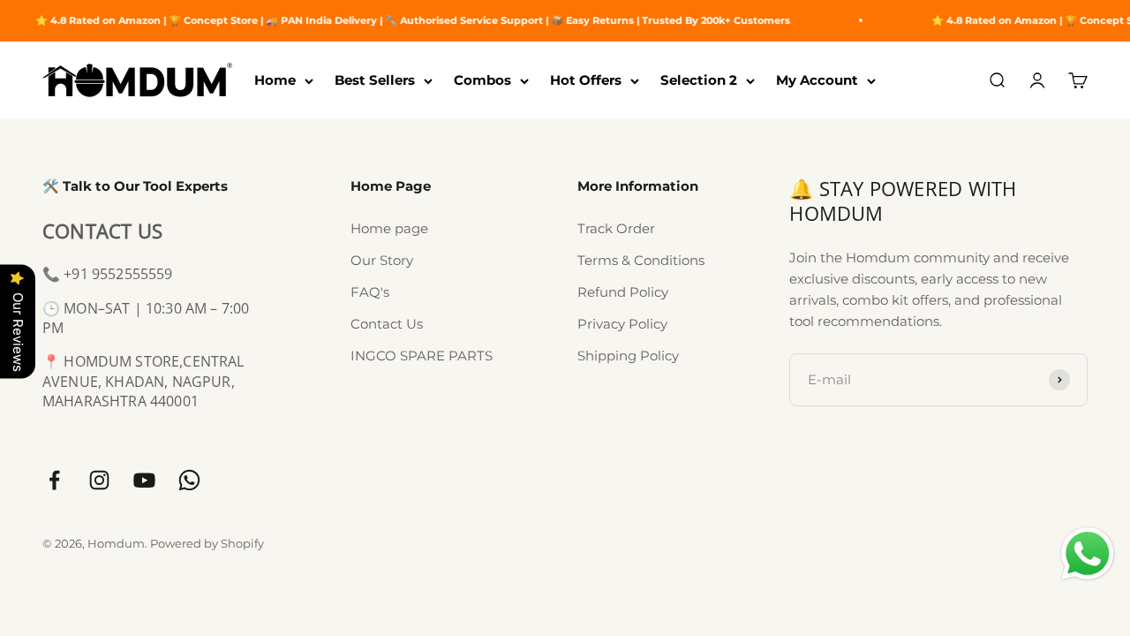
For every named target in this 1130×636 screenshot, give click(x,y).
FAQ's (369, 292)
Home (275, 80)
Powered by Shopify (207, 543)
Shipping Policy (628, 355)
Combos (482, 80)
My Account (817, 80)
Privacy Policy (622, 323)
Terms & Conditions (640, 260)
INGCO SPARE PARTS (421, 355)
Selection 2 (698, 80)
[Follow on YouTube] (144, 480)
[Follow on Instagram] (99, 480)
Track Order (616, 228)
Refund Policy (622, 292)
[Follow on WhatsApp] (189, 480)
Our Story (381, 260)
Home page (389, 228)
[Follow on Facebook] (54, 480)
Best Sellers (375, 80)
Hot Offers (586, 80)
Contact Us (386, 323)
